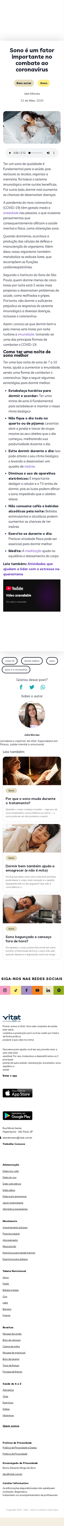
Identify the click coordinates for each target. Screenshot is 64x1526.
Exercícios (8, 1402)
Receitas (8, 1327)
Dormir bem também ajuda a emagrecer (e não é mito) (30, 868)
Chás (5, 1396)
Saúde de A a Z (12, 1383)
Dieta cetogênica (12, 1183)
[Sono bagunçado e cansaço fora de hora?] (32, 922)
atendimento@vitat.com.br (17, 1137)
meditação (33, 551)
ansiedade (11, 213)
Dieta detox (9, 1190)
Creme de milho (11, 1346)
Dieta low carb (11, 1171)
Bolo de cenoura (12, 1340)
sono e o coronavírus (16, 669)
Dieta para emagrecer (15, 1196)
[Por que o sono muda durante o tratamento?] (32, 784)
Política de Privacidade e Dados (20, 1447)
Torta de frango (11, 1365)
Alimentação (11, 1164)
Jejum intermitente (13, 1202)
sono (52, 660)
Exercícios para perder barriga (19, 1252)
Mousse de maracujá (14, 1352)
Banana (7, 1309)
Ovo (5, 1296)
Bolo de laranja (11, 1359)
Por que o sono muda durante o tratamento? (30, 800)
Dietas (6, 1409)
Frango (6, 1315)
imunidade (26, 334)
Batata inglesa (11, 1290)
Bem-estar (23, 83)
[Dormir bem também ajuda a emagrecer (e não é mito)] (32, 851)
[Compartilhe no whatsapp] (43, 687)
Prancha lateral (11, 1233)
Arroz (6, 1277)
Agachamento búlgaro (15, 1227)
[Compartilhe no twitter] (32, 687)
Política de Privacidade (15, 1453)
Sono (43, 83)
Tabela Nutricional (14, 1271)
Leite (5, 1302)
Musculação (9, 1246)
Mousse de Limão (12, 1333)
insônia (29, 466)
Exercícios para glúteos (15, 1259)
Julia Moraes (32, 93)
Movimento (10, 1221)
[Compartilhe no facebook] (21, 687)
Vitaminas (8, 1415)
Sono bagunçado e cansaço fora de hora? (28, 938)
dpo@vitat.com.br (12, 1474)
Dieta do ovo (9, 1177)
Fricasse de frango (12, 1371)
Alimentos (8, 1390)
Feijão (6, 1283)
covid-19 (9, 660)
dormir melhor (32, 660)
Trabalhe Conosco (14, 1144)
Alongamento (10, 1240)
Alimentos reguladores (15, 1209)
